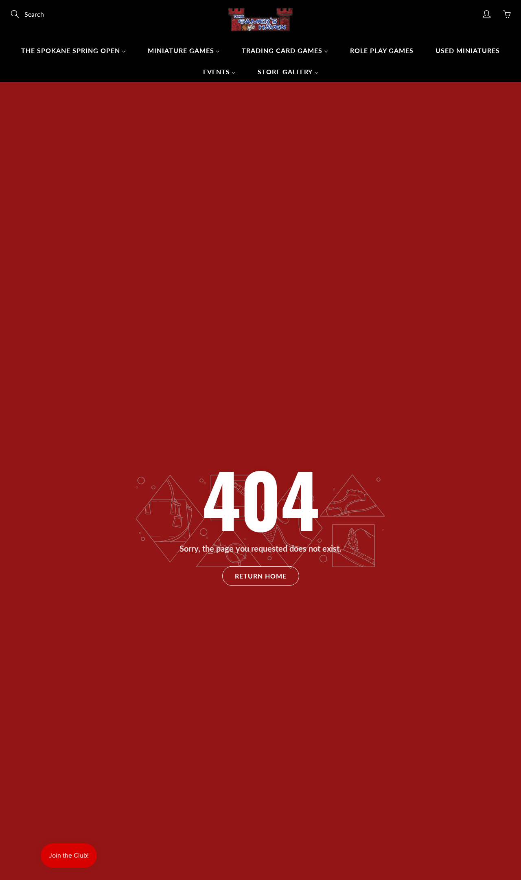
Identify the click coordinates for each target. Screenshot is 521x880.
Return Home (261, 576)
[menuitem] (73, 50)
